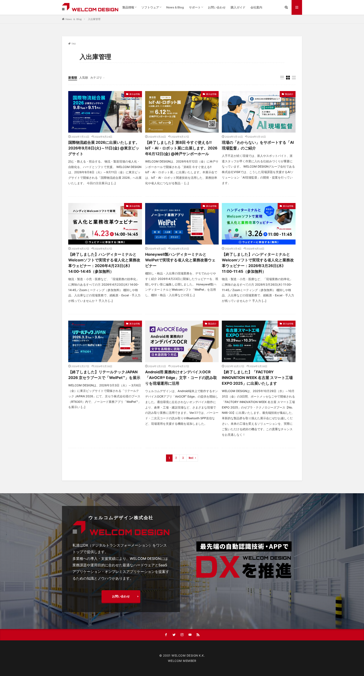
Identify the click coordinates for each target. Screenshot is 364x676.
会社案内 (256, 7)
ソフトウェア (150, 7)
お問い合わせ (217, 7)
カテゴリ (96, 77)
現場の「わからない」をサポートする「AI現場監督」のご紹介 (258, 145)
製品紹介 (289, 94)
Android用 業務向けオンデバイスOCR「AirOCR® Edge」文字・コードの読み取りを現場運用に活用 (181, 378)
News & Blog (175, 7)
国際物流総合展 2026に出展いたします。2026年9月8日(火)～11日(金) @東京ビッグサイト (103, 148)
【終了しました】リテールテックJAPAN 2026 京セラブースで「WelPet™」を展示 (104, 375)
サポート (195, 7)
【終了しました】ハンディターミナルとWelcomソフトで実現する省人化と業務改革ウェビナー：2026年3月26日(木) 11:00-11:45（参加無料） (258, 263)
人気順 (83, 77)
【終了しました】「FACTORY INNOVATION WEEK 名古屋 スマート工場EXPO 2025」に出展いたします (257, 378)
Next (191, 458)
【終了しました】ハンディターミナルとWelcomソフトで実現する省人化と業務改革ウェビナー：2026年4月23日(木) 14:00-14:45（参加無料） (104, 263)
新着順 (72, 77)
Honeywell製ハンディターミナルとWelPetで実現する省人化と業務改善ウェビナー (180, 260)
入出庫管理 (94, 19)
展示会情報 (134, 94)
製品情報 (128, 7)
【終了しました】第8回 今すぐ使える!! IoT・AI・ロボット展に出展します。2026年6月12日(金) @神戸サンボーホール (181, 148)
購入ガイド (238, 7)
